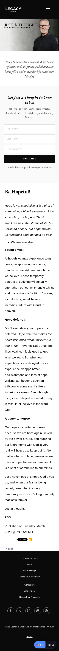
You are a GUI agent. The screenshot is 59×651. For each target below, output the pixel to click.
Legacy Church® (18, 627)
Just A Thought (29, 570)
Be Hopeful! (17, 191)
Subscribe (29, 158)
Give (29, 564)
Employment (29, 591)
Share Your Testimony (30, 577)
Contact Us (29, 585)
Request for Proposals (29, 597)
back (10, 549)
